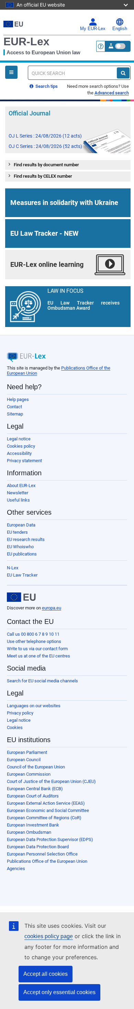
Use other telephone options (34, 641)
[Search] (123, 72)
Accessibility (19, 453)
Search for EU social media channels (42, 680)
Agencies (16, 868)
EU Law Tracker (22, 575)
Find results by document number (46, 164)
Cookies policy (21, 446)
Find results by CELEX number (43, 176)
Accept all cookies (45, 974)
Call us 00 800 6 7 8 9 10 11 (33, 634)
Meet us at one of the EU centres (38, 655)
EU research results (26, 539)
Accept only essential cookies (59, 992)
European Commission (29, 774)
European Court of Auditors (33, 795)
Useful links (18, 500)
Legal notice (19, 438)
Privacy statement (24, 460)
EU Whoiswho (20, 546)
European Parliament (27, 752)
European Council (24, 759)
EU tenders (17, 532)
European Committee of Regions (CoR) (44, 817)
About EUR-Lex (21, 485)
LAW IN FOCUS (65, 290)
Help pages (18, 399)
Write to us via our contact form (37, 648)
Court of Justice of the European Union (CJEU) (51, 781)
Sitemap (15, 414)
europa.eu (51, 607)
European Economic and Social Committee (48, 810)
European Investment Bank (33, 825)
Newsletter (17, 492)
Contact (14, 406)
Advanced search (111, 92)
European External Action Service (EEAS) (46, 803)
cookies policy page (48, 936)
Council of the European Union (36, 766)
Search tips (46, 86)
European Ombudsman (29, 832)
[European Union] (21, 597)
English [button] (119, 28)
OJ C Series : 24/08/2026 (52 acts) (45, 146)
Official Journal (30, 113)
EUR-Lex (26, 41)
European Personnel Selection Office (42, 854)
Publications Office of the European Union (47, 861)
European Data (21, 524)
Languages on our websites (33, 705)
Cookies (15, 727)
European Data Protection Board (38, 846)
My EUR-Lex (92, 28)
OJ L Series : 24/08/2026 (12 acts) (45, 136)
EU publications (22, 554)
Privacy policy (20, 713)
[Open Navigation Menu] (11, 72)
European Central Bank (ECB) (35, 788)
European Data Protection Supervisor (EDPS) (50, 839)
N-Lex (12, 567)
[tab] (68, 165)
